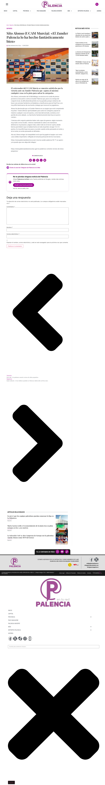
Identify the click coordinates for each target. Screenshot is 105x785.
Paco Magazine (41, 11)
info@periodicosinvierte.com (91, 565)
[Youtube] (30, 639)
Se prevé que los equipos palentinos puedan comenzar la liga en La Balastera (30, 517)
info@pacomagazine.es (92, 567)
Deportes (12, 25)
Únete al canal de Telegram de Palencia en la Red (25, 167)
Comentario (11, 206)
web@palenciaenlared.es (92, 563)
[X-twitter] (96, 559)
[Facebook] (91, 559)
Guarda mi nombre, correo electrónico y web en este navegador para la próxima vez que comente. (37, 242)
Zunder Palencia (38, 155)
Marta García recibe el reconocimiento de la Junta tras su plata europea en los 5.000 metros (30, 527)
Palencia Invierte (56, 11)
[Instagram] (25, 639)
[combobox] (53, 646)
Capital (15, 11)
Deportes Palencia (83, 11)
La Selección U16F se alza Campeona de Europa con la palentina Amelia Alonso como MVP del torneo (30, 536)
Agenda (99, 11)
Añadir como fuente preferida (24, 185)
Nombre (10, 227)
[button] (30, 160)
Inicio (5, 11)
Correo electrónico (13, 234)
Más (69, 11)
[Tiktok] (20, 639)
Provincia (26, 11)
